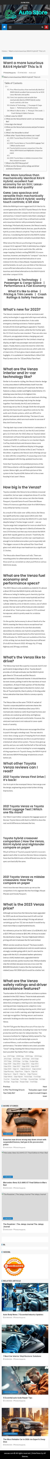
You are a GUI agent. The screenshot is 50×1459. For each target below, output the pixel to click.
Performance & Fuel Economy (25, 286)
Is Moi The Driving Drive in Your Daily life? (14, 1089)
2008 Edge (20, 1056)
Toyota (40, 327)
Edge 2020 (7, 1069)
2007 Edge (11, 1056)
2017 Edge (7, 1061)
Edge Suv (23, 1074)
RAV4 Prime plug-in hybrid (24, 754)
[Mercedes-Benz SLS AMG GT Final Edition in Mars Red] (25, 1165)
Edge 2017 (16, 1066)
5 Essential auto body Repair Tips (17, 1398)
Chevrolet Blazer (35, 501)
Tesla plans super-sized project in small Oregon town (37, 1091)
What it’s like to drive (23, 291)
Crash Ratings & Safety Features (27, 295)
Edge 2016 (7, 1066)
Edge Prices (19, 1071)
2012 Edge (7, 1059)
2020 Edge (16, 1061)
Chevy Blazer (24, 262)
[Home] (4, 27)
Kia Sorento (11, 265)
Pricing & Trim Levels (18, 294)
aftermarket (24, 558)
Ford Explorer (9, 1309)
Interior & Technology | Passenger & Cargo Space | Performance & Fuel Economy (26, 106)
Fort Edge (23, 1079)
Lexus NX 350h (15, 970)
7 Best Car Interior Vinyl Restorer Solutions (22, 1356)
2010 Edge (38, 1056)
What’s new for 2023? (14, 116)
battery (23, 594)
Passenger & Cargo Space (23, 283)
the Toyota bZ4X (17, 473)
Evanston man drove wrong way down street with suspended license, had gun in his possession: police (24, 1142)
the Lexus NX (33, 708)
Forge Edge (15, 1079)
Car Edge (25, 1061)
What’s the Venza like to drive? (17, 133)
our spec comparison (24, 495)
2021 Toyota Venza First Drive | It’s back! (24, 138)
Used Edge (33, 1082)
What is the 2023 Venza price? (17, 163)
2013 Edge (16, 1059)
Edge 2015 (34, 1064)
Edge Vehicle (8, 1076)
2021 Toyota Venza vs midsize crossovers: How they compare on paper (26, 159)
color (14, 397)
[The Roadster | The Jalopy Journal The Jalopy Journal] (25, 1207)
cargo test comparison (18, 525)
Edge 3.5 (16, 1069)
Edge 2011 (25, 1064)
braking (15, 999)
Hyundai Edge (33, 1079)
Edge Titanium (32, 1074)
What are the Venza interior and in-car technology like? (24, 120)
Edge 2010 (16, 1064)
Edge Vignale (18, 1076)
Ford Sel (6, 1079)
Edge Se (27, 1071)
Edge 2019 (34, 1066)
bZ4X (14, 440)
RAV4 (13, 206)
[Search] (42, 27)
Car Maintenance (10, 1392)
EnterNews (36, 1453)
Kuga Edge (14, 1082)
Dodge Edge (34, 1061)
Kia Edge (7, 1082)
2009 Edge (29, 1056)
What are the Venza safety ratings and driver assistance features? (22, 167)
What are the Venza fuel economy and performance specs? (25, 128)
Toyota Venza (31, 209)
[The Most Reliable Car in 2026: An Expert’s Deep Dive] (25, 1422)
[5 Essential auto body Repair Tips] (25, 1380)
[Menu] (10, 27)
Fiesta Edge (28, 1076)
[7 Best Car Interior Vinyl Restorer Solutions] (25, 1339)
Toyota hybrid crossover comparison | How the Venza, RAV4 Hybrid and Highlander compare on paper (26, 150)
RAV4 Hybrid (20, 228)
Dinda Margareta (10, 73)
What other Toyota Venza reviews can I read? (23, 135)
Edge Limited (36, 1069)
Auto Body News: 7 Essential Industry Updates (23, 1315)
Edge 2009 (7, 1064)
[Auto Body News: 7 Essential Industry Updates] (25, 1297)
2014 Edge (25, 1059)
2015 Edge (34, 1059)
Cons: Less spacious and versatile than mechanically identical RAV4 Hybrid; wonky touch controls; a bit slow (25, 99)
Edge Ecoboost (25, 1069)
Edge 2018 (25, 1066)
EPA (5, 637)
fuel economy (20, 621)
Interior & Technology (23, 280)
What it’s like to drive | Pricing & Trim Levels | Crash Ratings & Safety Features (27, 112)
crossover (42, 492)
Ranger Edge (24, 1082)
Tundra (6, 440)
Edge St (15, 1074)
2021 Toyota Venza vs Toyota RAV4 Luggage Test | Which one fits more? (27, 144)
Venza (36, 225)
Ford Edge (8, 58)
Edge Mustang (8, 1071)
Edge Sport (7, 1074)
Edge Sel (34, 1071)
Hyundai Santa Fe (37, 262)
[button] (10, 27)
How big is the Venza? (14, 124)
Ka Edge (42, 1079)
